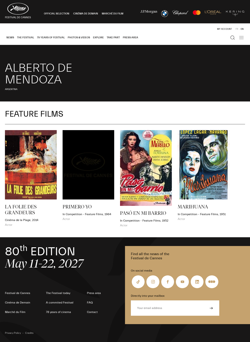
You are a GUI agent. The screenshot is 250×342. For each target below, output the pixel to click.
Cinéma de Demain (17, 302)
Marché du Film (15, 312)
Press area (130, 37)
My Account (224, 29)
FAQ (90, 302)
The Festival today (58, 293)
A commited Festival (59, 302)
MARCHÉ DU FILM (112, 13)
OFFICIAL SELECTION (56, 13)
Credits (29, 333)
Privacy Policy (13, 333)
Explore (98, 37)
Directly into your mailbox (148, 295)
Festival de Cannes (17, 293)
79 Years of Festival (51, 37)
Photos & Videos (79, 37)
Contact (92, 312)
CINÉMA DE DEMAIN (85, 13)
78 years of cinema (58, 312)
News (10, 37)
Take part (113, 37)
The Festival (25, 37)
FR (237, 29)
